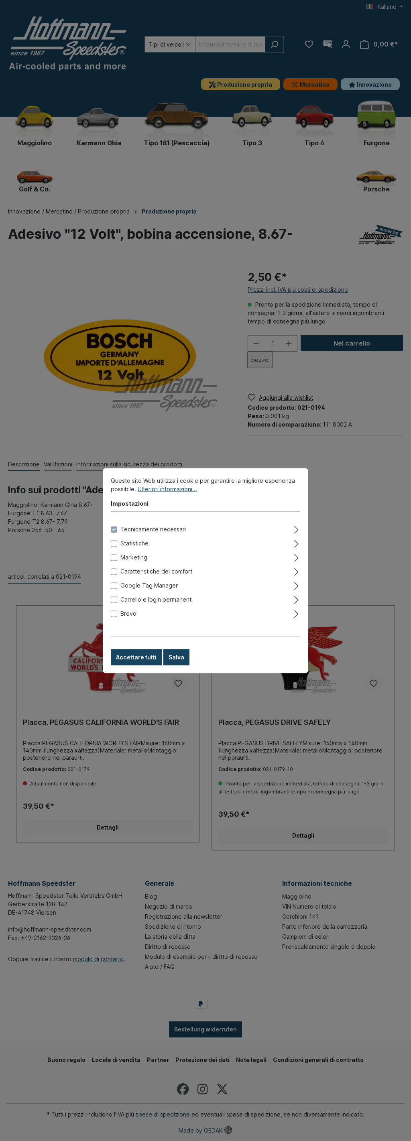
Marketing (133, 556)
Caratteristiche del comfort (156, 570)
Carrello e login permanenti (156, 599)
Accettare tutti (136, 656)
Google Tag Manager (149, 585)
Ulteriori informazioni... (167, 488)
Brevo (128, 613)
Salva (176, 656)
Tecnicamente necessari (153, 528)
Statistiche (134, 542)
